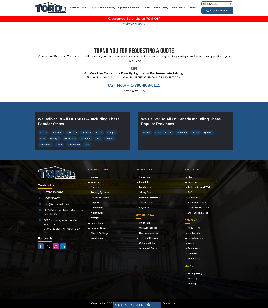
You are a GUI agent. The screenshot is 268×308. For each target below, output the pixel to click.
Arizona (43, 132)
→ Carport (93, 202)
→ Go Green (191, 253)
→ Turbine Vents (145, 202)
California (72, 132)
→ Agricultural (95, 212)
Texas (59, 144)
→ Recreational (96, 223)
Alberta (146, 132)
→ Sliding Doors (144, 192)
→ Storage (93, 187)
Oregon (109, 138)
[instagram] (56, 246)
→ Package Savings (98, 228)
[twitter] (48, 246)
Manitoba (182, 132)
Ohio (98, 138)
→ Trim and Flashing (147, 238)
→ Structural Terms (146, 248)
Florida (99, 132)
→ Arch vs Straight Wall (197, 187)
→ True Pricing (192, 258)
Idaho (42, 138)
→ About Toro (192, 227)
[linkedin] (63, 246)
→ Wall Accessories (146, 227)
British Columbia (163, 132)
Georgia (111, 132)
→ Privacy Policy (193, 273)
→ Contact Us (192, 233)
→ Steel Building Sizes (196, 212)
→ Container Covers (98, 197)
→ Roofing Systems (98, 192)
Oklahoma (86, 138)
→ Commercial (95, 207)
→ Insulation (143, 177)
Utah (87, 144)
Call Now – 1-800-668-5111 (134, 85)
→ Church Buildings (98, 233)
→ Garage (93, 177)
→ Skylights (142, 207)
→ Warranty (191, 243)
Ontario (195, 132)
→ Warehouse (95, 238)
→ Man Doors (143, 187)
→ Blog (188, 177)
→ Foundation (143, 182)
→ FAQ (188, 192)
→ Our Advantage (194, 238)
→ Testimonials (193, 248)
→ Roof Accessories (147, 233)
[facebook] (41, 246)
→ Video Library (193, 197)
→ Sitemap (191, 283)
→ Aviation (93, 218)
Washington (73, 144)
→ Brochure (191, 182)
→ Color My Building (146, 243)
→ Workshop (94, 182)
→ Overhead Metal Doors (149, 197)
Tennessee (45, 144)
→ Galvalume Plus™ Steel (198, 207)
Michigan (54, 138)
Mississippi (70, 138)
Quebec (208, 132)
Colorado (86, 132)
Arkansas (57, 132)
